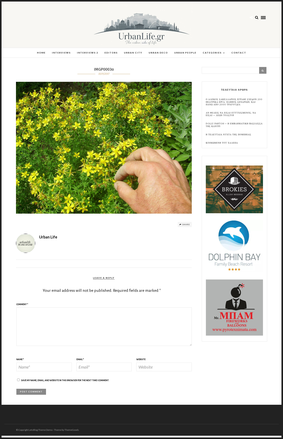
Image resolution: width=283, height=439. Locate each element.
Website (141, 359)
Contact (238, 52)
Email (80, 359)
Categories (212, 52)
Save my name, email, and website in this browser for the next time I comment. (65, 380)
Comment (22, 304)
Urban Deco (158, 52)
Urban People (185, 52)
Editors (111, 52)
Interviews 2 (87, 52)
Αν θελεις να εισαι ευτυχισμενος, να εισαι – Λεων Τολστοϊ (231, 114)
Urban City (133, 52)
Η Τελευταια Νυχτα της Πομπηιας (228, 134)
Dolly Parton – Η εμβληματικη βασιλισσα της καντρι (234, 124)
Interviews (61, 52)
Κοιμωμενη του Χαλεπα (222, 143)
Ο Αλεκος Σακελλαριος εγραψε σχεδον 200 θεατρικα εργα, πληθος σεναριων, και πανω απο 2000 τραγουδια (234, 102)
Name (20, 359)
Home (41, 52)
